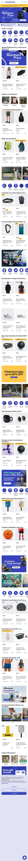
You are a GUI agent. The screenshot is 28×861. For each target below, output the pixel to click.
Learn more (14, 786)
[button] (11, 21)
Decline (14, 790)
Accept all (14, 793)
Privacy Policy (4, 783)
